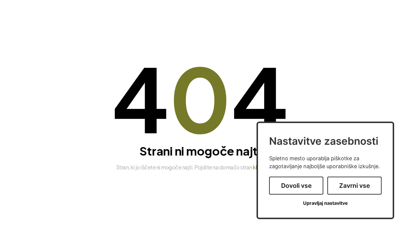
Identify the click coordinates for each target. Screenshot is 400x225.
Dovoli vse (296, 185)
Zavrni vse (354, 185)
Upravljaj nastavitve (325, 203)
